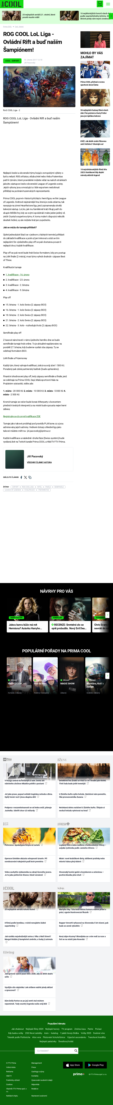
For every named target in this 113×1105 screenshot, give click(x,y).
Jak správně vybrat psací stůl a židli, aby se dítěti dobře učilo (29, 975)
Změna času (80, 1029)
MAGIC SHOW (67, 683)
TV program (66, 1029)
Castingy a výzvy (37, 1072)
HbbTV (9, 1076)
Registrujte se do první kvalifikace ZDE (22, 416)
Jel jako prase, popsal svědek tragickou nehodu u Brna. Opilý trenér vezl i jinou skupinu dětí (29, 795)
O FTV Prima (11, 1063)
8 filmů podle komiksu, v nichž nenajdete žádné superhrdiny (25, 924)
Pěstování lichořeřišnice (54, 1037)
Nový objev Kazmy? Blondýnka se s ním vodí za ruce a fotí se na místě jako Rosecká (82, 937)
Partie (90, 1029)
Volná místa (10, 1067)
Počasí (98, 1029)
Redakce (34, 1089)
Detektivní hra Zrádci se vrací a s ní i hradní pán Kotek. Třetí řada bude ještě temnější (82, 782)
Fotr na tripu (40, 683)
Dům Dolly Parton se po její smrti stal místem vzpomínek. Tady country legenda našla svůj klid (26, 1002)
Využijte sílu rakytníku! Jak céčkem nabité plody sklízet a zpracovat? (29, 988)
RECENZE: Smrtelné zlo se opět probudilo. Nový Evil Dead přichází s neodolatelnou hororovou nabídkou (69, 626)
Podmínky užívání (13, 1080)
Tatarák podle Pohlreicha (18, 1037)
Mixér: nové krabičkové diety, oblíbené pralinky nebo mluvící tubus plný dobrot (82, 859)
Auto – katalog (51, 1033)
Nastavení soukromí (39, 1096)
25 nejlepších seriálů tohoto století (20, 909)
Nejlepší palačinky (48, 1041)
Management (36, 1063)
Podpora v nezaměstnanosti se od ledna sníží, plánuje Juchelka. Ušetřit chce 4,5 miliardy (28, 809)
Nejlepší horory (52, 1029)
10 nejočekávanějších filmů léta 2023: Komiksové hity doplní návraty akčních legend (93, 172)
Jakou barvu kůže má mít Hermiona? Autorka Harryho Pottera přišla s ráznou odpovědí (24, 626)
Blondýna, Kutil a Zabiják (95, 685)
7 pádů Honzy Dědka (69, 1033)
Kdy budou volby (15, 1033)
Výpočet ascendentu (76, 1037)
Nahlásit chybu (12, 1096)
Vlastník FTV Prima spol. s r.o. (16, 1090)
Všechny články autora (39, 462)
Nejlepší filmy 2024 (34, 1029)
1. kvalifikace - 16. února (17, 274)
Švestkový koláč (65, 1041)
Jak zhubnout (17, 1029)
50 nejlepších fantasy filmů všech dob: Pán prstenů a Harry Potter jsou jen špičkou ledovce (94, 113)
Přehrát (14, 680)
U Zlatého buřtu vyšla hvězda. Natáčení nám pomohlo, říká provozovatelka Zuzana (82, 795)
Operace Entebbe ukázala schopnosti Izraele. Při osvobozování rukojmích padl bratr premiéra (26, 859)
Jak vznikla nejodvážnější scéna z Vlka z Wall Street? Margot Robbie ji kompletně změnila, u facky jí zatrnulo (29, 937)
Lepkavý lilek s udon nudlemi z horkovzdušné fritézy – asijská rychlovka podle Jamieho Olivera (82, 846)
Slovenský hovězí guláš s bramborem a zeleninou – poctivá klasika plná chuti (81, 873)
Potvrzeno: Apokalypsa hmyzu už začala (22, 845)
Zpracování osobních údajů (41, 1080)
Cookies (9, 1084)
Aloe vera (36, 1037)
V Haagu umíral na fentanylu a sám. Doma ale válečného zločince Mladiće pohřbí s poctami (25, 782)
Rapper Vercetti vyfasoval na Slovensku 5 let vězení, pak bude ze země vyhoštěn (83, 924)
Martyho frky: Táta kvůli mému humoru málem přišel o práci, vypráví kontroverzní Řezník (82, 910)
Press (33, 1067)
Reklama (9, 1072)
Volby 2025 (86, 1033)
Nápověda (35, 1084)
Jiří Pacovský (29, 63)
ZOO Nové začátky (33, 1033)
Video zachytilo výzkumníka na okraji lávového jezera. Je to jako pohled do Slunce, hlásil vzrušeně (28, 873)
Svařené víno (99, 1033)
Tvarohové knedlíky (97, 1037)
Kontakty (34, 1076)
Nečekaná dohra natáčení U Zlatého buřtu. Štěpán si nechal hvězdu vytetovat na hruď (82, 809)
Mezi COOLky (15, 683)
